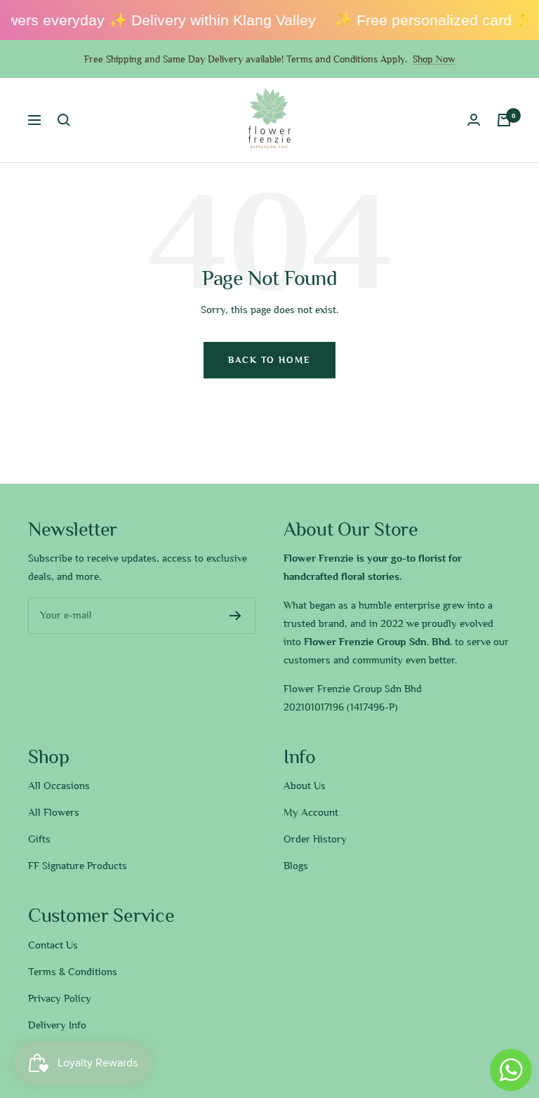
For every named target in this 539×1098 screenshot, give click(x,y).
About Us (305, 785)
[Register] (235, 616)
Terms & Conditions (72, 971)
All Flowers (53, 812)
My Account (311, 812)
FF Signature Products (77, 865)
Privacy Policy (59, 998)
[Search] (64, 120)
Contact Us (53, 945)
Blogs (296, 865)
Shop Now (434, 59)
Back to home (269, 360)
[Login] (473, 120)
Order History (315, 839)
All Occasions (59, 785)
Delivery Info (57, 1025)
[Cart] (504, 120)
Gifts (39, 839)
